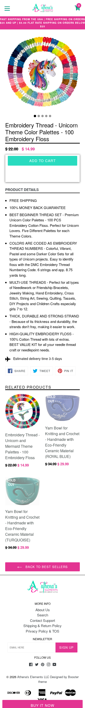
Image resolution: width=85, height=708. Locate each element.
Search (42, 614)
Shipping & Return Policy (42, 625)
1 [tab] (35, 116)
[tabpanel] (42, 73)
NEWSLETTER (42, 639)
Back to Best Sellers (46, 566)
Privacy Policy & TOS (42, 631)
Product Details (22, 189)
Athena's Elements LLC (33, 677)
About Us (42, 609)
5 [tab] (50, 116)
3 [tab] (42, 116)
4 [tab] (46, 116)
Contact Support (42, 620)
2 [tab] (39, 116)
